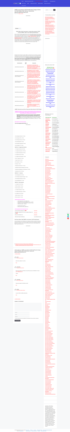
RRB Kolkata (47, 124)
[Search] (54, 10)
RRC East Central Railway (49, 333)
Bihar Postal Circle (48, 177)
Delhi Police (47, 205)
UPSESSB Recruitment (48, 384)
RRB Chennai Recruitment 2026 (50, 89)
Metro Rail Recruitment (39, 1)
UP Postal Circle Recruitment (49, 379)
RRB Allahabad (47, 306)
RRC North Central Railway (49, 337)
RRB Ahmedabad (48, 133)
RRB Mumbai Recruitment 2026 (50, 71)
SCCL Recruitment (48, 356)
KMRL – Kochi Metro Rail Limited (50, 249)
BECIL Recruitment (48, 171)
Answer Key (47, 161)
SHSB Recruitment (48, 357)
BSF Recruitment (47, 187)
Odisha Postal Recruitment (49, 272)
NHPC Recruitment (48, 265)
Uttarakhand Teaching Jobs (49, 389)
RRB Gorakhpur (48, 134)
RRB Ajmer (47, 131)
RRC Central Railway (48, 332)
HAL (45, 226)
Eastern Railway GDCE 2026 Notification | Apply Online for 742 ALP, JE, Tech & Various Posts (50, 26)
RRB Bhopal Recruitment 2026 (50, 86)
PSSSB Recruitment (48, 287)
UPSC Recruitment (48, 383)
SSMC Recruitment (48, 362)
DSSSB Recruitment (48, 210)
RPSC (46, 302)
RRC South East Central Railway (50, 343)
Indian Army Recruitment (48, 235)
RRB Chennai (47, 137)
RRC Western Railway (48, 349)
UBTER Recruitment (48, 372)
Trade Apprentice (52, 1)
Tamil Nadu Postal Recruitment (49, 366)
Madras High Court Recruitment (50, 253)
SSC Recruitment (47, 361)
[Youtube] (68, 218)
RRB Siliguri (47, 130)
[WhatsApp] (68, 215)
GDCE (28, 3)
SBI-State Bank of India (48, 355)
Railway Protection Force (48, 294)
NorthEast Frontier (48, 267)
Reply (16, 262)
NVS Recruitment (47, 270)
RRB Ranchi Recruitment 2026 (50, 98)
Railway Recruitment (48, 295)
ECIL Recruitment (47, 211)
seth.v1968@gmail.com (19, 271)
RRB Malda (47, 125)
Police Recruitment (48, 283)
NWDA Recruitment (48, 271)
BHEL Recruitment (48, 174)
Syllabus (46, 365)
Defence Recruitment (48, 204)
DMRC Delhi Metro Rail (48, 209)
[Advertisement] (28, 21)
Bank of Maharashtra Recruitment (50, 168)
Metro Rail (46, 258)
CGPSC (46, 195)
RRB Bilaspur (47, 136)
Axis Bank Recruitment (48, 167)
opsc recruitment (47, 275)
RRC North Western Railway (49, 339)
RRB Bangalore (48, 143)
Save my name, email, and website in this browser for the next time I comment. (27, 318)
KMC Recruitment (47, 248)
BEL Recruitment (47, 172)
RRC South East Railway (48, 344)
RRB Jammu (47, 317)
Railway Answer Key (47, 3)
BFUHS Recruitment (48, 173)
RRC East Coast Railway (48, 334)
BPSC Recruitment (48, 186)
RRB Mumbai (47, 122)
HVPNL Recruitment (48, 231)
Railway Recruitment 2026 (29, 1)
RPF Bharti (45, 1)
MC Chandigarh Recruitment (49, 255)
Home (22, 1)
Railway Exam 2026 (34, 3)
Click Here (35, 210)
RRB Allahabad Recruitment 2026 (50, 69)
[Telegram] (68, 216)
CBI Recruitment (47, 192)
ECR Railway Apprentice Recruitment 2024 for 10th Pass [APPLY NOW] (24, 245)
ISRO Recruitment (47, 243)
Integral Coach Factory (48, 237)
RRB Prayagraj (47, 324)
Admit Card (47, 159)
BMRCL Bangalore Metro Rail (49, 180)
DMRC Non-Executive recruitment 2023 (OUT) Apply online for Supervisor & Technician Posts (50, 29)
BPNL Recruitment (48, 185)
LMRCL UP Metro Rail (48, 252)
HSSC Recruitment (48, 230)
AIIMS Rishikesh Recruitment (49, 160)
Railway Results (40, 3)
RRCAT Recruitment (48, 350)
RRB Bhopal (47, 128)
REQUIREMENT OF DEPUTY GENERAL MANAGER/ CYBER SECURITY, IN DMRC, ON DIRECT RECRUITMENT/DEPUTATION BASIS (33, 71)
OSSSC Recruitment (48, 276)
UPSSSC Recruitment (48, 385)
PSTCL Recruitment (48, 288)
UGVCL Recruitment (48, 373)
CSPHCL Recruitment (48, 203)
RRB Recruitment (47, 327)
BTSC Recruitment (48, 190)
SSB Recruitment (47, 360)
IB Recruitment (47, 232)
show (19, 28)
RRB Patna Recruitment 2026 (50, 92)
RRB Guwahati (48, 151)
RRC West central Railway (49, 348)
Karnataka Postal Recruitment (49, 247)
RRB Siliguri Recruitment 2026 (50, 80)
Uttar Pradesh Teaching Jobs (49, 388)
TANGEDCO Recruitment (48, 367)
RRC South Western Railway (49, 345)
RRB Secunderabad (48, 127)
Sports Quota (24, 3)
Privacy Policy (24, 5)
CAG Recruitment (47, 191)
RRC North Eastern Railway (49, 338)
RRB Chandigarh (48, 149)
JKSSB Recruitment (48, 244)
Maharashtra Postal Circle (49, 254)
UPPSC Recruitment (48, 382)
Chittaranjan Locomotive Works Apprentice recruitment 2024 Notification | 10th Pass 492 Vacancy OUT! (28, 244)
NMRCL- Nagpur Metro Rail (49, 266)
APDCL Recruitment (48, 162)
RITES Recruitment (48, 301)
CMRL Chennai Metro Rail (49, 200)
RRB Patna (47, 140)
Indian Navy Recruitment (48, 236)
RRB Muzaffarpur (48, 139)
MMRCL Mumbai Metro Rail (49, 259)
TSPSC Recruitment (48, 371)
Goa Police (46, 219)
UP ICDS (46, 376)
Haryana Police (47, 227)
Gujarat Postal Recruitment (49, 225)
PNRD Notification (47, 282)
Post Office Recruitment (48, 284)
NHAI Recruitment (47, 264)
